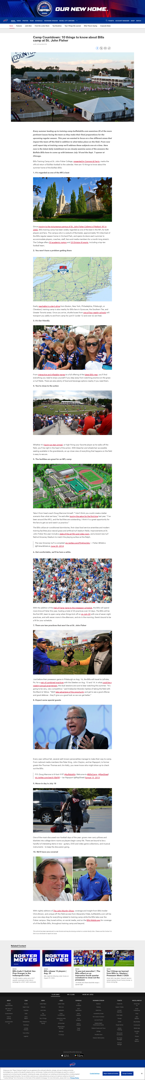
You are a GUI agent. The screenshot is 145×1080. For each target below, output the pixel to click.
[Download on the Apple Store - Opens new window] (65, 1055)
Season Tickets (119, 1007)
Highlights (61, 1010)
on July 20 (85, 614)
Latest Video (61, 1003)
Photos (137, 1036)
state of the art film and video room (74, 534)
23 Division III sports (79, 242)
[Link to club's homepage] (5, 20)
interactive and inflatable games (51, 374)
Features (43, 1007)
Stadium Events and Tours (98, 1028)
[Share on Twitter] (101, 49)
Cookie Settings (95, 1073)
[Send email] (105, 49)
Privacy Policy (74, 1078)
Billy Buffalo (137, 1021)
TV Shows (61, 1034)
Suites (119, 1021)
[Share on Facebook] (97, 49)
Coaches (26, 1010)
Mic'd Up (61, 1031)
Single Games (119, 1025)
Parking (98, 1007)
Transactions (26, 1021)
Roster (26, 1003)
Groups (120, 1018)
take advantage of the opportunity (70, 692)
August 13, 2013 (92, 777)
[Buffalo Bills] (72, 1064)
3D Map (98, 1031)
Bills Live (61, 1007)
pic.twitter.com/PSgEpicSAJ (77, 543)
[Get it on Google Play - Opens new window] (79, 1056)
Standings (26, 1025)
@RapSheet (103, 774)
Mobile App (137, 1028)
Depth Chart (26, 1007)
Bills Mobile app (93, 920)
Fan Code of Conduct (98, 1016)
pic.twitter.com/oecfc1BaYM (47, 777)
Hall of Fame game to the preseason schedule (72, 607)
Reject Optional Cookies (111, 1073)
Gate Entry (98, 1010)
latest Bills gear (91, 374)
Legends (26, 1036)
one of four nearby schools (94, 312)
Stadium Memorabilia (98, 1037)
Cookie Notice (9, 1013)
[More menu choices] (77, 20)
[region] (72, 1073)
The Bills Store (98, 1034)
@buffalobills (69, 774)
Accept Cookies (127, 1073)
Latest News (43, 1003)
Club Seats (119, 1015)
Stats (26, 1013)
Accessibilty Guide (98, 1013)
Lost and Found (98, 1020)
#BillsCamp (92, 774)
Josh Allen (43, 1010)
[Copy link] (109, 48)
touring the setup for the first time (84, 516)
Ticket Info (119, 1003)
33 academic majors (58, 242)
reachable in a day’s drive (49, 306)
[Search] (106, 20)
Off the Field (61, 1023)
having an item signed (53, 444)
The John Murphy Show (63, 910)
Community (137, 1025)
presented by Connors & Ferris (86, 161)
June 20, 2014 (57, 546)
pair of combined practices (52, 682)
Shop (136, 1013)
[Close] (142, 1073)
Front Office (26, 1033)
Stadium (98, 1003)
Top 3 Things (43, 1018)
